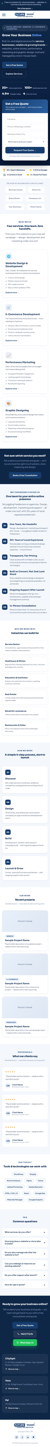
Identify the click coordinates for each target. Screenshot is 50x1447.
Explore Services (14, 73)
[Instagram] (16, 1437)
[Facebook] (22, 1437)
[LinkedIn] (28, 1437)
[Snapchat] (33, 1437)
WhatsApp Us (26, 1342)
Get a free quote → (25, 8)
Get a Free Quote (14, 65)
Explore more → (12, 292)
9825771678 (27, 1334)
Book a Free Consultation (25, 475)
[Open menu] (4, 14)
